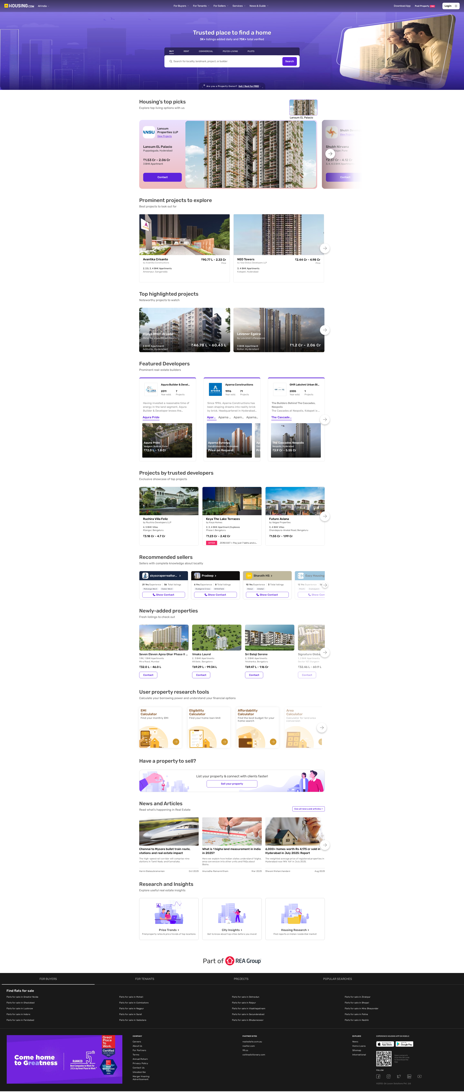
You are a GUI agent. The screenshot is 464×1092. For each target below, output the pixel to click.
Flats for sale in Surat (130, 1014)
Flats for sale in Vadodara (132, 1020)
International (359, 1054)
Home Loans (359, 1046)
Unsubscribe (139, 1072)
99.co (245, 1050)
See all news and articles (308, 809)
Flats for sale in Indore (18, 1014)
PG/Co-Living (230, 51)
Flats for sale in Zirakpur (357, 997)
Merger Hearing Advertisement (141, 1078)
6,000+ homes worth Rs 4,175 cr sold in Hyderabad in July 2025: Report (292, 851)
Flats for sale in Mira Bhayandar (361, 1008)
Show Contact (165, 594)
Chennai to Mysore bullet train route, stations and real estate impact (164, 851)
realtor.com (249, 1046)
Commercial (206, 51)
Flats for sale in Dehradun (245, 997)
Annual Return (140, 1059)
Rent (186, 51)
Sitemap (356, 1050)
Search (289, 61)
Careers (137, 1041)
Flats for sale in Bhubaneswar (248, 1020)
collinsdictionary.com (254, 1054)
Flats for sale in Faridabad (20, 1020)
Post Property (424, 6)
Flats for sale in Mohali (131, 997)
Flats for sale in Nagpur (131, 1008)
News (355, 1041)
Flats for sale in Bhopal (357, 1002)
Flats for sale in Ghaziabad (20, 1002)
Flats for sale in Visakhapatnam (248, 1008)
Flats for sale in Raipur (244, 1002)
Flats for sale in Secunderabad (248, 1014)
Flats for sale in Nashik (357, 1020)
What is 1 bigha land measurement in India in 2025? (231, 851)
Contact (163, 177)
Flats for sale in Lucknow (20, 1008)
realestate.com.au (252, 1041)
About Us (137, 1046)
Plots (251, 51)
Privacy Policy (140, 1063)
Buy (171, 51)
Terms (136, 1054)
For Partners (139, 1050)
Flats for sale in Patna (356, 1014)
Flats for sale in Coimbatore (134, 1002)
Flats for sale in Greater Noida (22, 997)
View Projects (164, 136)
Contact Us (138, 1067)
